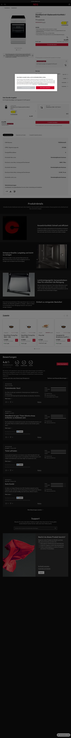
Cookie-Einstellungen (26, 87)
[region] (36, 82)
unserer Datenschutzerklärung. (43, 83)
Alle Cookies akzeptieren (45, 87)
